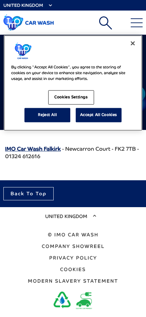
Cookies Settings (71, 97)
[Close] (132, 43)
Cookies (73, 269)
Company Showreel (73, 246)
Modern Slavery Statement (73, 281)
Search (105, 22)
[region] (73, 83)
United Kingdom (23, 5)
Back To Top (29, 193)
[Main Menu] (136, 23)
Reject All (47, 114)
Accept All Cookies (98, 114)
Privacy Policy (73, 257)
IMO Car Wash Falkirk (33, 148)
